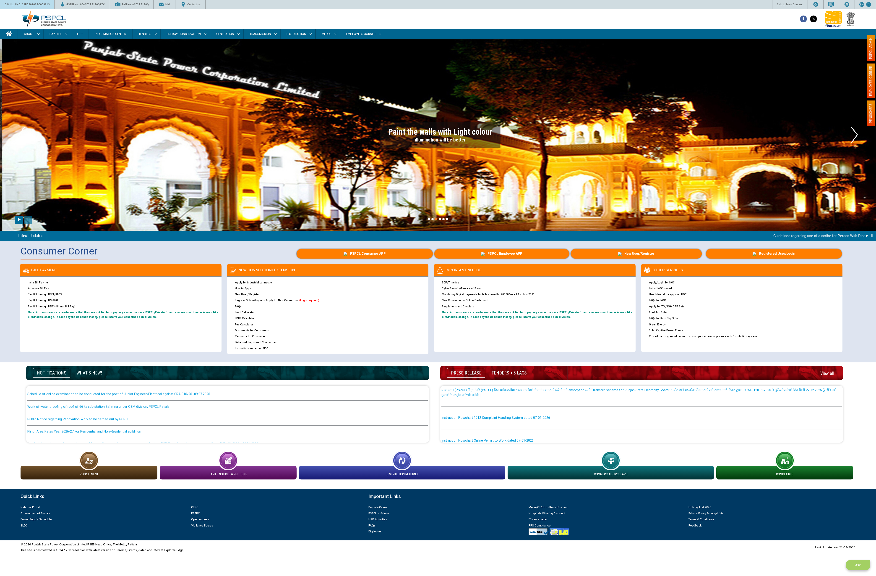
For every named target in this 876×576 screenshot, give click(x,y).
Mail (167, 4)
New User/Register (639, 254)
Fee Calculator (244, 324)
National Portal (30, 507)
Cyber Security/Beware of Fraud (462, 288)
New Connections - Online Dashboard (465, 300)
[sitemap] (847, 4)
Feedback (695, 525)
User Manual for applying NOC (668, 294)
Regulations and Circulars (458, 306)
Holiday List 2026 (699, 507)
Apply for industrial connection (254, 282)
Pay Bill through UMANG (43, 300)
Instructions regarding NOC (252, 348)
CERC (194, 507)
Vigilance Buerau (202, 525)
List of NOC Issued (660, 288)
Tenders (144, 34)
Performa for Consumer (250, 336)
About (29, 34)
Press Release (466, 373)
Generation (225, 34)
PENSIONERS (871, 113)
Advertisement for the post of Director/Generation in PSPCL (72, 437)
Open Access (200, 519)
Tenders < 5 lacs (509, 373)
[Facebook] (803, 19)
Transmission (260, 34)
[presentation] (21, 135)
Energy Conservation (184, 34)
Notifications (51, 373)
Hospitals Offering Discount (547, 513)
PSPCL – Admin (378, 513)
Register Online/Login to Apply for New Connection (277, 300)
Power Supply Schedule (36, 519)
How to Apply (243, 288)
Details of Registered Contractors (255, 342)
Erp (80, 34)
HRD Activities (377, 519)
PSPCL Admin (871, 48)
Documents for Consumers (252, 330)
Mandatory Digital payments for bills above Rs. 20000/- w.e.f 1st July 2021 (488, 294)
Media (326, 34)
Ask (858, 565)
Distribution (296, 34)
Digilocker (375, 531)
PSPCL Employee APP (505, 254)
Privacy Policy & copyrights (706, 513)
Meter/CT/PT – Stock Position (548, 507)
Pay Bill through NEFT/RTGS (45, 294)
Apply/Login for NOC (662, 282)
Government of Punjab (35, 513)
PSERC (195, 513)
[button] (429, 219)
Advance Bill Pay (38, 288)
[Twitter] (813, 19)
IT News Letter (538, 519)
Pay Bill (56, 34)
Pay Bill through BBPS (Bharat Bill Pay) (51, 306)
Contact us (194, 4)
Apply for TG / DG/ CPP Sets (666, 306)
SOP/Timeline (450, 282)
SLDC (24, 525)
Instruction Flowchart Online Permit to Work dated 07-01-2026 (487, 396)
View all (827, 373)
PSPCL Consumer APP (368, 254)
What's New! (89, 373)
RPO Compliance (539, 525)
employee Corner (871, 81)
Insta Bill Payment (39, 282)
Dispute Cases (377, 507)
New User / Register (247, 294)
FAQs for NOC (657, 300)
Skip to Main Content (790, 4)
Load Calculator (245, 312)
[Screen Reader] (831, 4)
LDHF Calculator (245, 318)
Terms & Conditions (701, 519)
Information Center (110, 34)
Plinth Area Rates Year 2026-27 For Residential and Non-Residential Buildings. (84, 387)
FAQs (238, 306)
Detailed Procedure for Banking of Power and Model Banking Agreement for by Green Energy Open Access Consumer (528, 436)
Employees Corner (360, 34)
